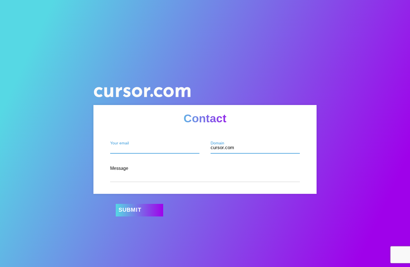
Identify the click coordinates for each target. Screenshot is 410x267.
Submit (130, 210)
